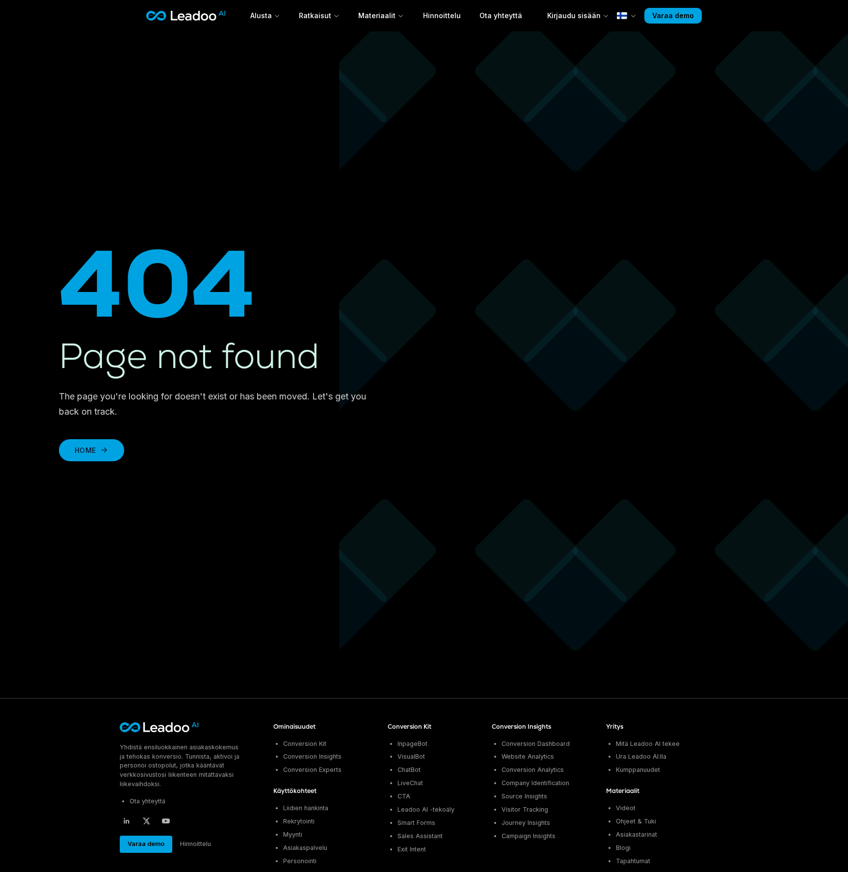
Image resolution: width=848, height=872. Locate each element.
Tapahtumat (633, 861)
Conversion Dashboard (536, 743)
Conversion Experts (312, 769)
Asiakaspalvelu (305, 847)
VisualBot (411, 756)
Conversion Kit (304, 743)
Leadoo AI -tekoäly (426, 809)
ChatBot (409, 769)
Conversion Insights (312, 756)
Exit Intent (412, 849)
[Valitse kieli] (626, 15)
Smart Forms (416, 822)
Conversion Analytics (533, 769)
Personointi (300, 861)
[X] (146, 821)
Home (85, 450)
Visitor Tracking (525, 809)
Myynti (292, 834)
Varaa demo (673, 15)
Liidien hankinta (305, 808)
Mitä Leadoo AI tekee (648, 743)
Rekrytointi (299, 821)
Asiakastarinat (636, 834)
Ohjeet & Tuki (636, 821)
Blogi (623, 847)
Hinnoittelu (442, 15)
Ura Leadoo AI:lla (641, 756)
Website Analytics (528, 756)
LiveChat (410, 783)
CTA (404, 796)
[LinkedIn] (126, 821)
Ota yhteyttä (500, 15)
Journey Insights (526, 822)
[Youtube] (166, 821)
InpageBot (412, 743)
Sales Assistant (420, 836)
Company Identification (535, 783)
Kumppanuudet (638, 769)
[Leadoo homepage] (160, 727)
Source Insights (524, 796)
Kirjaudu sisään (574, 15)
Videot (626, 808)
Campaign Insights (529, 836)
